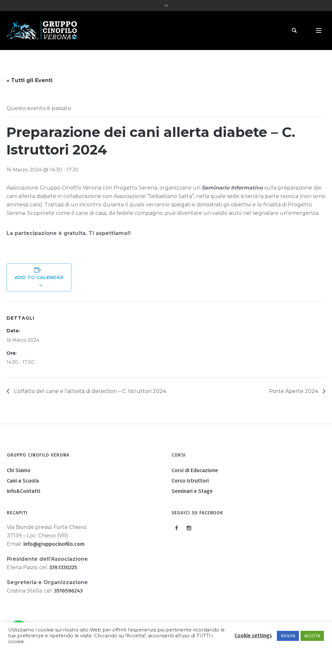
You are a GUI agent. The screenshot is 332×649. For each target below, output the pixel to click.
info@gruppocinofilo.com (54, 544)
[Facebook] (176, 528)
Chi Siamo (18, 470)
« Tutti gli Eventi (29, 80)
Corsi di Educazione (195, 470)
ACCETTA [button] (312, 635)
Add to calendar (39, 277)
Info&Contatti (23, 491)
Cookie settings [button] (253, 635)
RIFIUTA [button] (288, 635)
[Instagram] (189, 528)
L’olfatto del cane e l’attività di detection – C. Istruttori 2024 (89, 391)
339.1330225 (63, 567)
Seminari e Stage (192, 491)
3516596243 (68, 591)
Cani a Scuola (23, 481)
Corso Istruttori (190, 481)
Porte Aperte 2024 (294, 391)
